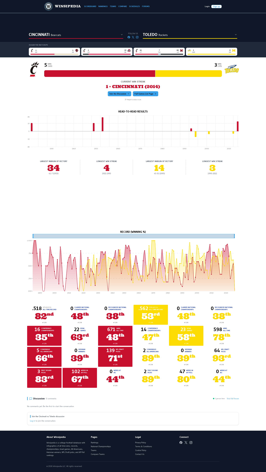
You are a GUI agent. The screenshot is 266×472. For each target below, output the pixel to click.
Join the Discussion (117, 94)
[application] (133, 133)
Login (207, 6)
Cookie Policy (140, 450)
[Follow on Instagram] (137, 37)
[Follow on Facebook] (129, 37)
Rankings (94, 442)
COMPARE (122, 6)
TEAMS (113, 6)
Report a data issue (134, 99)
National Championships (101, 446)
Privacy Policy (140, 442)
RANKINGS (103, 6)
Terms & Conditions (143, 446)
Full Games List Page (144, 94)
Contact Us (139, 454)
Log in (32, 421)
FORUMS (146, 6)
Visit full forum (233, 398)
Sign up (216, 6)
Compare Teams (98, 454)
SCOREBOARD (90, 6)
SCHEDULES (134, 6)
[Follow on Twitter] (133, 37)
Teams (93, 450)
